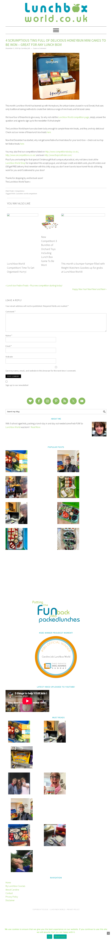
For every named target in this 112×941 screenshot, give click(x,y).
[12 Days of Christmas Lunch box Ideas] (68, 497)
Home (8, 882)
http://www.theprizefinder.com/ (58, 155)
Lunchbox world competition (26, 194)
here (49, 132)
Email (9, 346)
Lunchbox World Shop (16, 163)
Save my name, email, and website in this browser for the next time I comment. (41, 370)
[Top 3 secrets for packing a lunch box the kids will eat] (16, 523)
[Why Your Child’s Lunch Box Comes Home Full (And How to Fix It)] (68, 471)
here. (22, 143)
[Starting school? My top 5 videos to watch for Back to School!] (68, 523)
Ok (49, 936)
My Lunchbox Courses (15, 886)
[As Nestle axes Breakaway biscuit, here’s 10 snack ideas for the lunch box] (22, 767)
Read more (60, 936)
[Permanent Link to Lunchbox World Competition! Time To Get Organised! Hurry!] (22, 215)
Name (9, 335)
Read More (35, 427)
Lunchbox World (13, 427)
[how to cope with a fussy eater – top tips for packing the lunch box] (55, 793)
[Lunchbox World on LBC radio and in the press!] (16, 497)
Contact (9, 893)
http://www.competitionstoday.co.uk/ (61, 151)
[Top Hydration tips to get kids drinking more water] (22, 871)
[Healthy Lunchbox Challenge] (55, 845)
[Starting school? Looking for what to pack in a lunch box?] (19, 845)
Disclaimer (10, 900)
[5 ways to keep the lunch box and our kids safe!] (22, 819)
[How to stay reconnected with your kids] (19, 793)
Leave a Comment (39, 48)
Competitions (19, 191)
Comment (11, 311)
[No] (108, 933)
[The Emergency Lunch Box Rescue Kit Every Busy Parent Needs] (16, 471)
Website (9, 356)
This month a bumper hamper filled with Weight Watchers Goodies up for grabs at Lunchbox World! (83, 267)
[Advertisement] (56, 577)
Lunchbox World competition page (73, 117)
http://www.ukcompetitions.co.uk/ (21, 155)
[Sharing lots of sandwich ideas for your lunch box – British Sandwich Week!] (68, 549)
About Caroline (12, 889)
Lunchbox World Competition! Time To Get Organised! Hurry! (20, 267)
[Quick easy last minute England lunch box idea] (16, 549)
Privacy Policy (12, 896)
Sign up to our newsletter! (17, 385)
